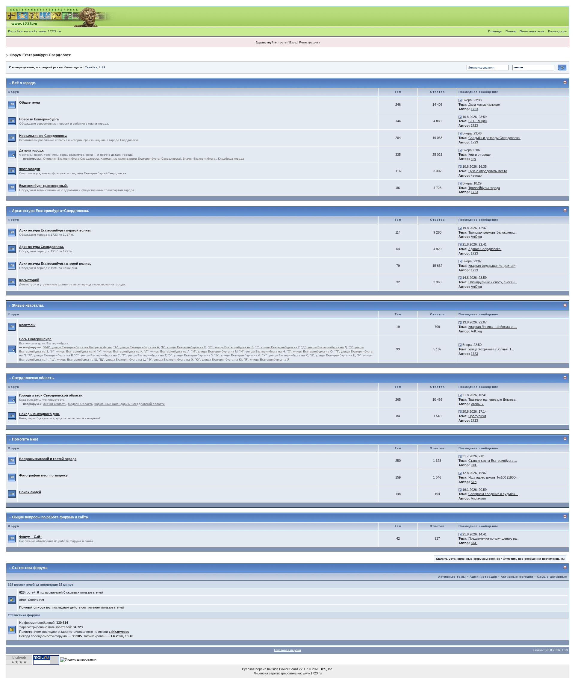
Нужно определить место (487, 171)
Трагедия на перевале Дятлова (491, 399)
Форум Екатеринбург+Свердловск (40, 55)
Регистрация (308, 42)
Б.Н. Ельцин (477, 121)
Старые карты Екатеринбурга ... (492, 460)
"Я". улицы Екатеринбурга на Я (266, 359)
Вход (292, 42)
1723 (474, 109)
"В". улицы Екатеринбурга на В (231, 347)
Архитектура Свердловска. (41, 247)
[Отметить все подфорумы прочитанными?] (12, 154)
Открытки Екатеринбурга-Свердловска (71, 158)
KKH (474, 465)
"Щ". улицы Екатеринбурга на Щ (122, 359)
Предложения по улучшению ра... (493, 538)
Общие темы (29, 102)
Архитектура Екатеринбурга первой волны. (55, 230)
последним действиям (69, 607)
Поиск (511, 31)
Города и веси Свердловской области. (51, 395)
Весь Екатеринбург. (35, 339)
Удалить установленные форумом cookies (468, 558)
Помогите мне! (25, 439)
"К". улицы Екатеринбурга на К (119, 351)
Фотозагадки (29, 169)
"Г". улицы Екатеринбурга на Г (277, 347)
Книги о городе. (479, 154)
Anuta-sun (478, 498)
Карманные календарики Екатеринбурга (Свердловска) (141, 158)
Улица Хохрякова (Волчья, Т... (491, 349)
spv (473, 159)
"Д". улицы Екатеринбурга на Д (324, 347)
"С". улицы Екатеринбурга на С (97, 355)
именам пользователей (106, 607)
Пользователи (532, 31)
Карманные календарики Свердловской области (129, 403)
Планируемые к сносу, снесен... (492, 282)
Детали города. (31, 150)
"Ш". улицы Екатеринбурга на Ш (73, 359)
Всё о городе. (24, 83)
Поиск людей (30, 492)
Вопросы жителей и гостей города (47, 459)
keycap (476, 175)
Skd (473, 482)
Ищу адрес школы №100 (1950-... (493, 477)
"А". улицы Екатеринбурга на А (136, 347)
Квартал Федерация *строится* (491, 265)
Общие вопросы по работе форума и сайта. (50, 517)
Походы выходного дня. (39, 414)
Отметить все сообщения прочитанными (534, 558)
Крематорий (29, 280)
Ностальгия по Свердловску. (43, 135)
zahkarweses (119, 631)
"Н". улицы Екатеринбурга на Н (262, 351)
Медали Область (80, 403)
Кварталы (27, 325)
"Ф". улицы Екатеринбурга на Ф (237, 355)
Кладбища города (231, 158)
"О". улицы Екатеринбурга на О (310, 351)
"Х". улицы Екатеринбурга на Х (285, 355)
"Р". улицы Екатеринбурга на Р (50, 355)
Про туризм (477, 416)
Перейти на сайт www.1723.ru (34, 31)
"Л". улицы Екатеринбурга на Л (167, 351)
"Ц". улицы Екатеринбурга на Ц (332, 355)
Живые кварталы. (28, 305)
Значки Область (54, 403)
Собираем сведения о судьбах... (493, 494)
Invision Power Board (282, 669)
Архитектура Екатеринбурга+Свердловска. (50, 211)
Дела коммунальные (484, 104)
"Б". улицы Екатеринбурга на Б (183, 347)
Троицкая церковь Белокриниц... (492, 232)
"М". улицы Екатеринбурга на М (214, 351)
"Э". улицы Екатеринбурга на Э (170, 359)
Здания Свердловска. (484, 249)
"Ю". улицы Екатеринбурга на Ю (218, 359)
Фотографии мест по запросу (43, 475)
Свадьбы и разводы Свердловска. (494, 138)
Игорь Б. (477, 404)
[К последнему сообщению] (460, 100)
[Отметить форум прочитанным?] (12, 104)
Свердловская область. (33, 378)
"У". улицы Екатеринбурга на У (190, 355)
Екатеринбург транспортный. (43, 185)
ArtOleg (476, 236)
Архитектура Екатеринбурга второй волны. (55, 263)
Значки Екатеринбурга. (199, 158)
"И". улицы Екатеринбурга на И (73, 351)
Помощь (495, 31)
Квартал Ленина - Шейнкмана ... (492, 327)
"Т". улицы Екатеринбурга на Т (144, 355)
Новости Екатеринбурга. (39, 119)
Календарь (557, 31)
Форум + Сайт (30, 536)
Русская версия (254, 669)
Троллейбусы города (484, 188)
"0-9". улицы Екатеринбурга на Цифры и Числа (77, 347)
